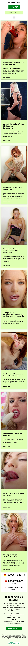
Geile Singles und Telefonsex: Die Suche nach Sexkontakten (13, 126)
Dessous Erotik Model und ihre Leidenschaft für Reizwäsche (12, 251)
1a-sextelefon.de (14, 2)
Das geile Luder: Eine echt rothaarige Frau (12, 188)
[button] (14, 17)
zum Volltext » (6, 77)
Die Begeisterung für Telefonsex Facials (10, 556)
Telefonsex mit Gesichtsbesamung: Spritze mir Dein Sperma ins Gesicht (13, 314)
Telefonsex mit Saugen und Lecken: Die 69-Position (13, 375)
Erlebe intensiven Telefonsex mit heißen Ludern (13, 64)
